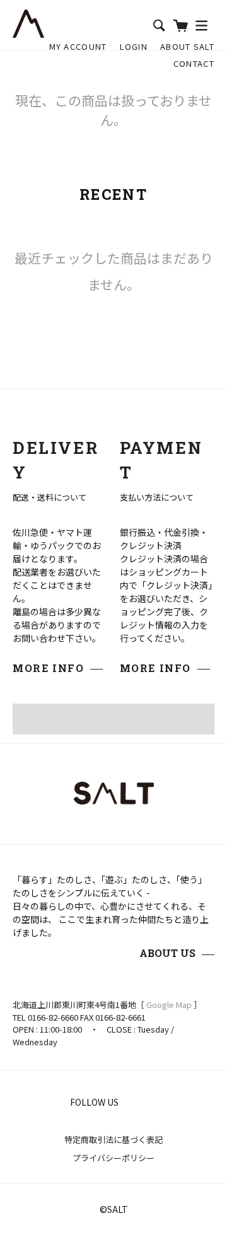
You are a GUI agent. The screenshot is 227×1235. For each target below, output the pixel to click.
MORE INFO (48, 668)
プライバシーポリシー (113, 1158)
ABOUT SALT (187, 46)
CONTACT (193, 63)
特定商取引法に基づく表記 (113, 1139)
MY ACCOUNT (78, 46)
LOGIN (134, 46)
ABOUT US (167, 953)
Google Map (169, 1005)
